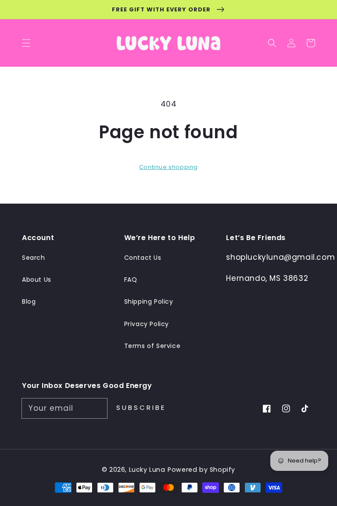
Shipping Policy (148, 301)
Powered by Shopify (201, 469)
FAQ (130, 279)
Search (33, 257)
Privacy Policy (146, 323)
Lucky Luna (147, 469)
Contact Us (142, 257)
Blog (29, 301)
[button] (272, 43)
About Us (36, 279)
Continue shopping (168, 167)
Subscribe (141, 407)
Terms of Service (152, 345)
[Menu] (26, 43)
